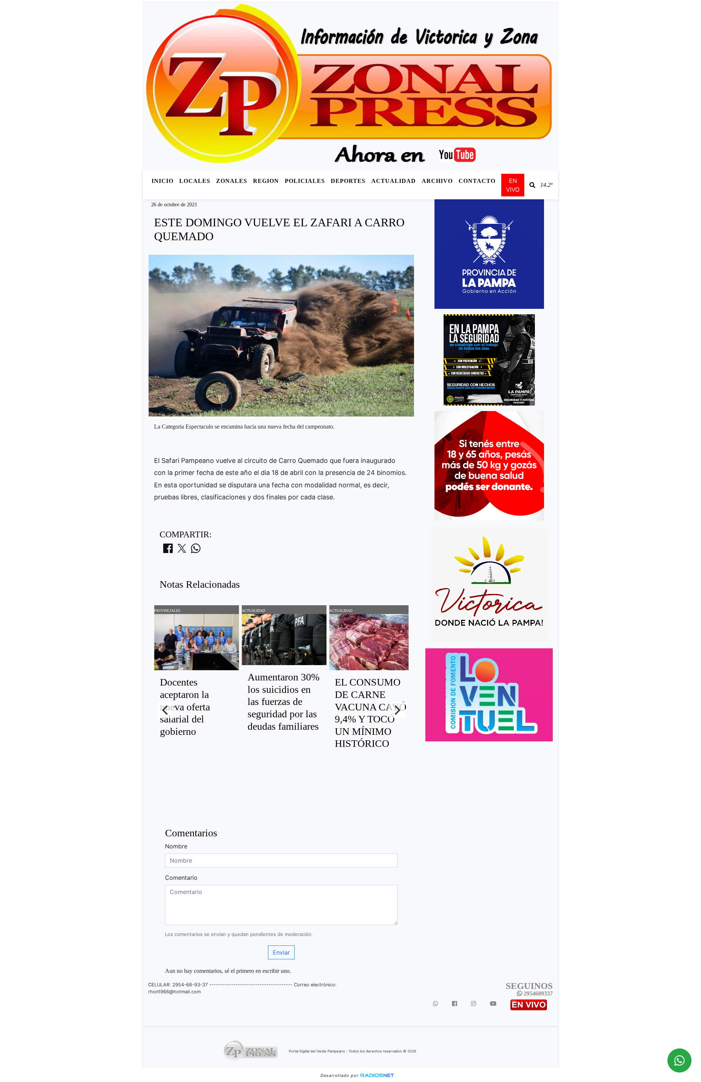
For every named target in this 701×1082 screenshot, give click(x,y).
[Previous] (166, 710)
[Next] (397, 710)
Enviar (281, 952)
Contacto (477, 181)
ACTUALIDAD (393, 181)
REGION (266, 181)
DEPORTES (348, 181)
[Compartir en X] (181, 550)
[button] (532, 185)
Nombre (176, 846)
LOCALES (194, 181)
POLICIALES (305, 181)
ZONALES (231, 181)
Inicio (162, 181)
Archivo (437, 181)
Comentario (181, 877)
